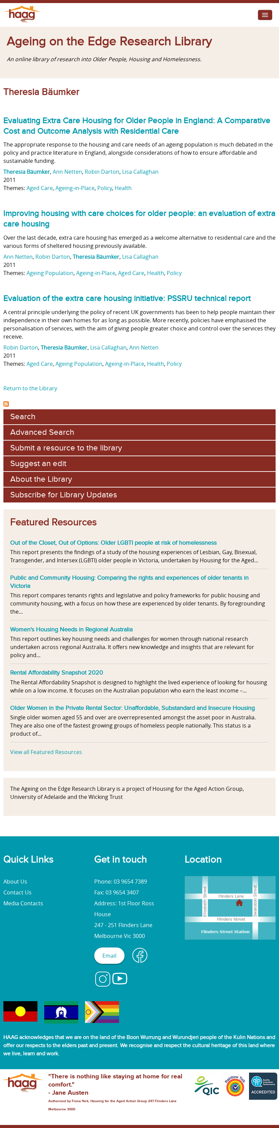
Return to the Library (30, 388)
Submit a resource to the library (66, 448)
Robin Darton (102, 171)
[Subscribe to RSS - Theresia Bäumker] (6, 404)
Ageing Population (50, 273)
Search (22, 417)
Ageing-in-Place (75, 188)
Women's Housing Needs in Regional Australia (71, 629)
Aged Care (40, 188)
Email (109, 955)
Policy (104, 188)
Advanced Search (42, 432)
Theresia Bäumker (26, 171)
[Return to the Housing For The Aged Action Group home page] (22, 23)
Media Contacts (23, 903)
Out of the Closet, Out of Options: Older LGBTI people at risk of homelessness (113, 542)
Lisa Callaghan (140, 171)
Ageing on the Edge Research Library (109, 41)
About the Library (41, 479)
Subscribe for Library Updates (63, 495)
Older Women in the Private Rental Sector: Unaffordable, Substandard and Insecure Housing (132, 708)
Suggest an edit (38, 463)
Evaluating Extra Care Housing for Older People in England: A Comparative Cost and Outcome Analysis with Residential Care (136, 126)
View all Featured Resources (46, 752)
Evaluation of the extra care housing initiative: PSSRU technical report (127, 298)
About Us (15, 881)
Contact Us (17, 892)
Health (123, 188)
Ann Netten (67, 171)
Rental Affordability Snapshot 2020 (56, 672)
